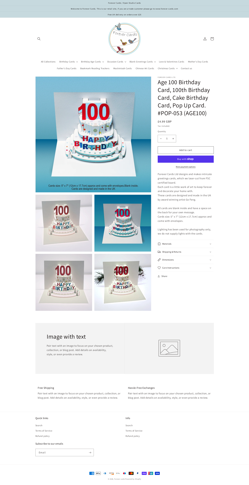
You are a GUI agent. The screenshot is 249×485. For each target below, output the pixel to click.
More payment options (186, 166)
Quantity (162, 131)
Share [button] (164, 276)
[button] (39, 38)
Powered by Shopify (133, 479)
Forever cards (119, 479)
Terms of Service (43, 430)
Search (39, 425)
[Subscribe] (90, 452)
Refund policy (42, 435)
